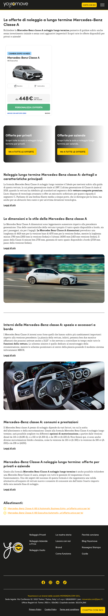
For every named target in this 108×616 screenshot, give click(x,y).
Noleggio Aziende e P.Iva (38, 542)
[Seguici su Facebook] (43, 582)
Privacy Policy (35, 609)
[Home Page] (16, 4)
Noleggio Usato (37, 550)
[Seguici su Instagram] (50, 582)
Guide (85, 553)
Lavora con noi (63, 540)
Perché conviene (90, 534)
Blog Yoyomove (89, 540)
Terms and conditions (69, 609)
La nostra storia (63, 534)
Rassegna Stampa (91, 547)
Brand (59, 547)
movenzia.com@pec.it (92, 599)
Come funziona (63, 553)
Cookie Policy (51, 609)
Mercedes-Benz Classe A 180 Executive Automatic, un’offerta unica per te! (45, 512)
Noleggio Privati (37, 534)
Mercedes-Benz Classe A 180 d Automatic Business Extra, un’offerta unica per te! (49, 508)
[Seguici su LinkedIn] (57, 582)
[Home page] (13, 550)
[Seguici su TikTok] (65, 582)
